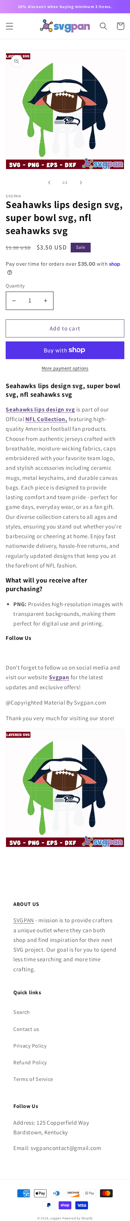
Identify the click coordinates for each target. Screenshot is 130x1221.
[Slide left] (49, 182)
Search (21, 1012)
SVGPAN (23, 920)
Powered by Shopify (77, 1218)
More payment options (65, 368)
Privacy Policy (30, 1045)
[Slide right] (80, 182)
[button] (9, 26)
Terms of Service (33, 1079)
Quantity (15, 285)
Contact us (26, 1029)
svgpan (55, 1218)
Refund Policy (30, 1062)
